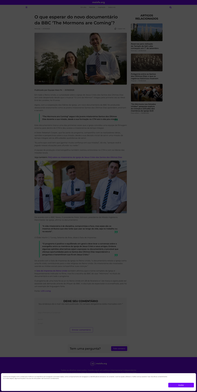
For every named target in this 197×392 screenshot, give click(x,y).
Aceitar (181, 385)
